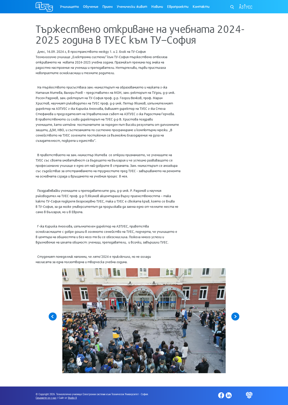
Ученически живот (132, 6)
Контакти (201, 6)
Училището (69, 6)
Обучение (90, 6)
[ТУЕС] (44, 8)
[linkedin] (229, 395)
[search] (232, 6)
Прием (107, 6)
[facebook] (221, 395)
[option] (144, 320)
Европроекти (177, 6)
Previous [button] (53, 316)
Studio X (72, 398)
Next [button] (235, 316)
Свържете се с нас (46, 398)
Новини (157, 6)
